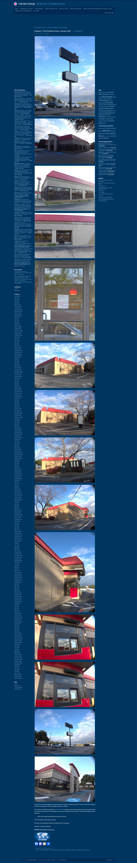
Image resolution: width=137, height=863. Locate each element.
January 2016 (17, 512)
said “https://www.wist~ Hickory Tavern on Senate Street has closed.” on (23, 178)
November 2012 (18, 577)
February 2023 (18, 367)
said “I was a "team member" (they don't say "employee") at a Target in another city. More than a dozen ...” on (22, 244)
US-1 (105, 136)
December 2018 (18, 453)
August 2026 (17, 296)
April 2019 (16, 446)
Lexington (102, 119)
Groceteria (101, 190)
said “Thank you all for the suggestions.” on (23, 138)
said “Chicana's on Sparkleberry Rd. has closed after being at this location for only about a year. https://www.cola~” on (23, 225)
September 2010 (18, 622)
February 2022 (18, 388)
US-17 (108, 136)
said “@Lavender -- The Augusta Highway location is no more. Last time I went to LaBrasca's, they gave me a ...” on (23, 100)
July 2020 (16, 420)
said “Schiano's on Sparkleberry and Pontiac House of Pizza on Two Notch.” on (23, 142)
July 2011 (16, 605)
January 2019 (17, 451)
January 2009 (17, 656)
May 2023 (16, 362)
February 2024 (18, 347)
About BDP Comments (19, 266)
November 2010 (18, 618)
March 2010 (17, 632)
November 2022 (18, 372)
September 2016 (18, 499)
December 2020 (18, 412)
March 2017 (17, 489)
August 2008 (17, 664)
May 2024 (16, 342)
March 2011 (17, 611)
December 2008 (18, 657)
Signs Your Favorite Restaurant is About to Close (97, 8)
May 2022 (16, 383)
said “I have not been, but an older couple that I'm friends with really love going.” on (23, 195)
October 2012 (17, 579)
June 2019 (16, 442)
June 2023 (16, 361)
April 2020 (16, 425)
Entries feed (17, 685)
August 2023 (17, 357)
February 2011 (17, 613)
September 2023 (18, 355)
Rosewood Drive (103, 128)
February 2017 (18, 490)
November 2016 (18, 495)
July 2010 (16, 625)
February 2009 (18, 654)
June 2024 (16, 340)
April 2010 (16, 630)
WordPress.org (18, 689)
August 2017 (17, 480)
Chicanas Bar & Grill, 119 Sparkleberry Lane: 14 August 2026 (22, 272)
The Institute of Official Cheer (106, 194)
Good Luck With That (51, 8)
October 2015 (17, 518)
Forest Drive (108, 108)
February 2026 (18, 306)
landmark (114, 116)
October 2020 (17, 415)
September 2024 (18, 335)
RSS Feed (108, 13)
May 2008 (16, 669)
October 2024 (17, 333)
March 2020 (17, 427)
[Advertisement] (68, 19)
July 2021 (16, 400)
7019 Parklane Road (46, 850)
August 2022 (17, 378)
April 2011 (16, 610)
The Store (36, 11)
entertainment (112, 104)
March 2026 (17, 304)
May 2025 (16, 321)
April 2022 (16, 384)
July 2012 (16, 584)
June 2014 (16, 545)
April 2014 (16, 548)
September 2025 (18, 314)
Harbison (107, 113)
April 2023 (16, 364)
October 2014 (17, 538)
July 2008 (16, 666)
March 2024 (17, 345)
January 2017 (17, 492)
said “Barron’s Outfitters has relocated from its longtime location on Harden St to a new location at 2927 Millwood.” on (22, 219)
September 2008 (18, 663)
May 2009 (16, 649)
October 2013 (17, 558)
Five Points (105, 106)
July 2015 (16, 523)
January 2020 (17, 431)
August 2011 (17, 603)
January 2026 (17, 308)
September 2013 (18, 560)
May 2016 (16, 506)
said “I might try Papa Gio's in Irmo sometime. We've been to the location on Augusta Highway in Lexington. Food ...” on (23, 106)
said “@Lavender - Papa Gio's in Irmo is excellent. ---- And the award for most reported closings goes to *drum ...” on (23, 122)
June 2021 (16, 401)
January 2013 (17, 574)
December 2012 (18, 576)
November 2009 (18, 639)
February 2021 (18, 408)
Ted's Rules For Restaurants (23, 11)
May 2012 (16, 587)
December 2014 (18, 535)
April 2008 (16, 671)
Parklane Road (79, 850)
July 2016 (16, 502)
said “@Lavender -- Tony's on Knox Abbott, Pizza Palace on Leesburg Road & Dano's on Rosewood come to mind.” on (22, 153)
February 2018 (18, 470)
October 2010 (17, 620)
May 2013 (16, 567)
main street (109, 119)
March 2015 (17, 529)
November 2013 (18, 557)
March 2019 (17, 448)
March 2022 (17, 386)
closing (16, 288)
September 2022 (18, 376)
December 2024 (18, 330)
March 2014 (17, 550)
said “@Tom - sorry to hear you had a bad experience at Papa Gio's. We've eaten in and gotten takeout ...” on (23, 112)
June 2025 (16, 320)
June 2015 (16, 524)
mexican (101, 121)
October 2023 (17, 354)
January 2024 (17, 349)
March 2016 (17, 509)
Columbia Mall (60, 809)
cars (114, 97)
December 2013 (18, 555)
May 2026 (16, 301)
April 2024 (16, 343)
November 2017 (18, 475)
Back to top (109, 859)
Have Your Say (63, 8)
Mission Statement (75, 8)
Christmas (105, 98)
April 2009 (16, 651)
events (100, 106)
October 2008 (17, 661)
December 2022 (18, 371)
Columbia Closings (26, 4)
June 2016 (16, 504)
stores (106, 130)
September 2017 (18, 478)
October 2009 (17, 640)
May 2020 (16, 424)
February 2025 (18, 326)
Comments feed (18, 687)
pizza (104, 123)
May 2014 (16, 547)
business (107, 96)
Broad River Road (106, 93)
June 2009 (16, 647)
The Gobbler (102, 192)
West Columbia (104, 138)
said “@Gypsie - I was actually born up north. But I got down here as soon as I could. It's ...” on (23, 213)
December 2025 (18, 309)
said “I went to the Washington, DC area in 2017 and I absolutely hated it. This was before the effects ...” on (22, 200)
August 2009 (17, 644)
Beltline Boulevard (104, 92)
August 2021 (17, 398)
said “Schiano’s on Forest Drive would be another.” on (22, 147)
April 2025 (16, 323)
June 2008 (16, 668)
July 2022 (16, 379)
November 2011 (18, 598)
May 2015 (16, 526)
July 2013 (16, 564)
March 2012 (17, 591)
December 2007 (18, 678)
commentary (17, 290)
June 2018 (16, 463)
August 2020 (17, 419)
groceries (113, 112)
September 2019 (18, 437)
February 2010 (18, 634)
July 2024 (16, 338)
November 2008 (18, 659)
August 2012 (17, 582)
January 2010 (17, 635)
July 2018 (16, 461)
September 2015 (18, 519)
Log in (15, 683)
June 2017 (16, 483)
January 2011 (17, 615)
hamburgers (68, 850)
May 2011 (16, 608)
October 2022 (17, 374)
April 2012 (16, 589)
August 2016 (17, 500)
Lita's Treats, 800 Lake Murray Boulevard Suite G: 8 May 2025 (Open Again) (106, 156)
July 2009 (16, 645)
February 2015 (18, 531)
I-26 (107, 117)
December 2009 (18, 637)
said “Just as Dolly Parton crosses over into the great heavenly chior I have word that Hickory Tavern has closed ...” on (23, 134)
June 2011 (16, 606)
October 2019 (17, 436)
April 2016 (16, 507)
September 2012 (18, 581)
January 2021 (17, 410)
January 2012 (17, 594)
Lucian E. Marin (51, 859)
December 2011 (18, 596)
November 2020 (18, 413)
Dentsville (61, 850)
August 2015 (17, 521)
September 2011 (18, 601)
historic (102, 116)
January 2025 (17, 328)
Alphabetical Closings (26, 8)
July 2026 (16, 297)
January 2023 (17, 369)
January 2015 (17, 533)
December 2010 (18, 616)
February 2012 (18, 593)
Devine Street (103, 104)
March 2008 (17, 673)
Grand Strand (106, 112)
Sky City (101, 195)
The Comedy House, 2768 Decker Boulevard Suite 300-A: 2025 (22, 277)
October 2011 (17, 599)
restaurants (87, 850)
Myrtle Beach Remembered (105, 197)
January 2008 (17, 676)
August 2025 (17, 316)
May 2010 (16, 628)
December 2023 (18, 350)
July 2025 (16, 318)
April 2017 (16, 487)
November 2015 (18, 516)
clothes (110, 99)
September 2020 (18, 417)
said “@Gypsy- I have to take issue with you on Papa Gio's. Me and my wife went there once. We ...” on (23, 117)
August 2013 (17, 562)
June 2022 (16, 381)
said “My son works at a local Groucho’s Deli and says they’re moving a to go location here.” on (22, 262)
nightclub (106, 121)
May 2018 (16, 465)
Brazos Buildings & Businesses (106, 199)
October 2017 (17, 477)
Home (16, 8)
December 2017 (18, 473)
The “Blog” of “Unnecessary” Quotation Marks (106, 188)
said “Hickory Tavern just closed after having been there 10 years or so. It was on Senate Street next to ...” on (23, 128)
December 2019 (18, 432)
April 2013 (16, 569)
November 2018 (18, 454)
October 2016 (17, 497)
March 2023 (17, 366)
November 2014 (18, 536)
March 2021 (17, 407)
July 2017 (16, 482)
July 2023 (16, 359)
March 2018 (17, 468)
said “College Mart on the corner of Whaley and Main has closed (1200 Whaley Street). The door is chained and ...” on (23, 166)
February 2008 (18, 674)
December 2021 (18, 391)
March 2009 (17, 652)
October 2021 (17, 395)
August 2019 (17, 439)
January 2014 (17, 553)
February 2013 (18, 572)
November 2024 (18, 332)
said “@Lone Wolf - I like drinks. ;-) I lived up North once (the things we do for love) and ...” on (23, 237)
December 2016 (18, 494)
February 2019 (18, 449)
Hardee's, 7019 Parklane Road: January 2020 (52, 31)
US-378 (113, 136)
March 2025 (17, 325)
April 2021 (16, 405)
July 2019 (16, 441)
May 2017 (16, 485)
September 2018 (18, 458)
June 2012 (16, 586)
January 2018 (17, 471)
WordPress (63, 859)
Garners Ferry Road (105, 110)
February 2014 (18, 552)
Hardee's (73, 850)
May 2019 (16, 444)
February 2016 (18, 511)
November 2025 (18, 311)
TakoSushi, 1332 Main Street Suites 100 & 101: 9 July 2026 (23, 279)
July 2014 (16, 543)
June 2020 (16, 422)
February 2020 (18, 429)
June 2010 (16, 627)
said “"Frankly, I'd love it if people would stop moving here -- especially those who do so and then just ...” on (23, 250)
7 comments (77, 31)
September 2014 (18, 540)
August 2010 (17, 623)
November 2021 (18, 393)
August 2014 (17, 541)
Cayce (100, 99)
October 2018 (17, 456)
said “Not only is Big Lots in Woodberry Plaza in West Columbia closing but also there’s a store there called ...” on (23, 189)
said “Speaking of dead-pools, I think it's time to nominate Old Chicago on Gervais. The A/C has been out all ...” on (22, 255)
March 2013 (17, 570)
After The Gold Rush (19, 274)
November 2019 (18, 434)
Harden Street (107, 114)
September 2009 (18, 642)
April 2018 (16, 466)
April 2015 (16, 528)
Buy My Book (39, 8)
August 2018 (17, 460)
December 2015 (18, 514)
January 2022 (17, 390)
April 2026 (16, 303)
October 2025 (17, 313)
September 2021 (18, 396)
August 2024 (17, 337)
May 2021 (16, 403)
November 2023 (18, 352)
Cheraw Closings (103, 200)
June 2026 (16, 299)
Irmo (109, 117)
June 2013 (16, 565)
